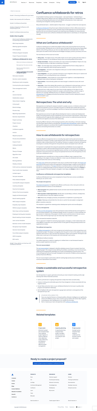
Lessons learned (17, 94)
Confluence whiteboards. (71, 302)
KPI (13, 91)
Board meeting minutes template (22, 217)
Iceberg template (17, 145)
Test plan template (18, 176)
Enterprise (51, 2)
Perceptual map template (20, 226)
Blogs (13, 386)
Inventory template (18, 186)
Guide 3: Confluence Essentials (18, 23)
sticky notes (41, 162)
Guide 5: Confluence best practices (19, 32)
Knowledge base (53, 385)
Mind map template (18, 43)
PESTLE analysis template (20, 208)
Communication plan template (21, 85)
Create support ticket (54, 400)
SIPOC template (17, 236)
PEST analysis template (19, 201)
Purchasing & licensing (54, 379)
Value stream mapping (19, 101)
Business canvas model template (22, 223)
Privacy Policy (61, 407)
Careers (13, 380)
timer (54, 166)
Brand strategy (17, 107)
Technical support (53, 377)
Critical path (16, 104)
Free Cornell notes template (20, 170)
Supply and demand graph (20, 195)
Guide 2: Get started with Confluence (20, 19)
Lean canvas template (19, 220)
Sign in (84, 2)
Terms (66, 407)
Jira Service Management (36, 385)
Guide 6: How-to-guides (16, 36)
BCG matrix (16, 239)
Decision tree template (19, 230)
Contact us (14, 396)
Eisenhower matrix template (20, 82)
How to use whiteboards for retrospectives (23, 68)
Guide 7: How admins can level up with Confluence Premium (20, 243)
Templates (39, 2)
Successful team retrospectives (69, 123)
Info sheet (15, 157)
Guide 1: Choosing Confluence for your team (22, 15)
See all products (34, 400)
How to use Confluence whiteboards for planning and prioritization (23, 39)
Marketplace (52, 387)
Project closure (17, 123)
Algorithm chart (17, 154)
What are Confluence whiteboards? (25, 62)
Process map (16, 110)
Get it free (72, 2)
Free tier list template (18, 189)
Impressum (72, 407)
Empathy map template (19, 204)
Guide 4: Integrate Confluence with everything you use (19, 27)
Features (23, 2)
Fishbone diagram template (20, 53)
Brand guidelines (17, 160)
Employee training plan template (22, 214)
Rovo (31, 377)
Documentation (71, 382)
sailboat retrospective (44, 230)
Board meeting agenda (19, 198)
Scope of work (16, 142)
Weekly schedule (17, 164)
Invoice (14, 132)
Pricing (58, 2)
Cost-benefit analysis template (21, 183)
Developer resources (72, 385)
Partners (70, 377)
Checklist (15, 126)
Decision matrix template (20, 79)
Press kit (13, 394)
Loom (31, 390)
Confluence (32, 387)
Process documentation (19, 138)
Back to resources (15, 11)
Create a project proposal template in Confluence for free (48, 363)
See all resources (72, 400)
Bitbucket (32, 395)
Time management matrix (20, 88)
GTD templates (17, 49)
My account (51, 390)
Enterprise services (72, 387)
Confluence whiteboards (42, 28)
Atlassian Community (54, 382)
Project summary (17, 120)
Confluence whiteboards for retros (22, 59)
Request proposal (17, 135)
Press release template (19, 179)
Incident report (17, 173)
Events (13, 383)
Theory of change (17, 151)
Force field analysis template (20, 233)
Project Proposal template (20, 56)
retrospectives (40, 94)
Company (14, 378)
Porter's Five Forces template (20, 192)
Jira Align (32, 382)
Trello (31, 393)
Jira (31, 379)
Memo (14, 148)
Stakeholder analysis (18, 98)
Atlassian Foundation (16, 391)
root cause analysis (43, 248)
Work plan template (18, 76)
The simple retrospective (42, 185)
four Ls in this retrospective (45, 210)
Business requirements (19, 116)
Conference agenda (18, 129)
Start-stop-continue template (21, 211)
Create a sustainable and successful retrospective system (25, 72)
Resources (31, 2)
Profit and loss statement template (22, 167)
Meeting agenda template (20, 46)
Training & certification (73, 379)
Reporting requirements (19, 113)
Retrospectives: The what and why (24, 65)
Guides (45, 2)
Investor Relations (16, 388)
